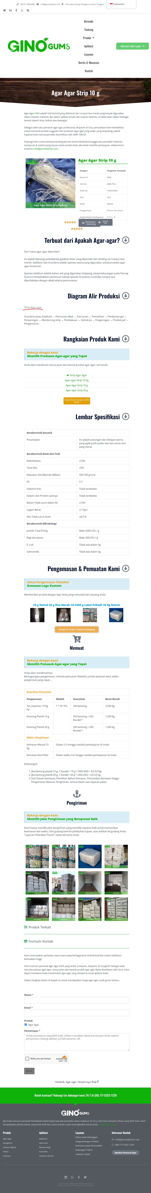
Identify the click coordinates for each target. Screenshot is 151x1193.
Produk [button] (87, 38)
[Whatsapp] (72, 1177)
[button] (29, 183)
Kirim (29, 1071)
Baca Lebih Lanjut (108, 1124)
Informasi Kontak (121, 1133)
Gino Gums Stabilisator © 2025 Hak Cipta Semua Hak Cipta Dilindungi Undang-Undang (75, 1184)
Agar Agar (33, 1024)
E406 (37, 113)
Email (28, 1007)
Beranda (88, 21)
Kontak (89, 71)
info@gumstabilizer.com (45, 148)
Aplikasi (88, 46)
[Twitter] (85, 1177)
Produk (28, 1020)
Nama (28, 995)
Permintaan (32, 1031)
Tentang (88, 29)
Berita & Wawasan (88, 62)
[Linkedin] (65, 1177)
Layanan (88, 54)
